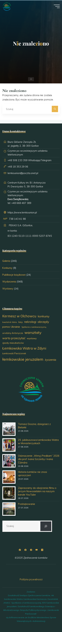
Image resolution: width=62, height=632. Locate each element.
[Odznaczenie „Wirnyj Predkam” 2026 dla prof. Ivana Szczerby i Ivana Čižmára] (9, 461)
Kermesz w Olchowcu (19, 316)
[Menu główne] (57, 6)
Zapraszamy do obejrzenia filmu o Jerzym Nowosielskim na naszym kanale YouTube (37, 491)
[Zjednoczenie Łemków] (6, 6)
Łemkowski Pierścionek (14, 353)
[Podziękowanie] (9, 509)
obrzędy (43, 322)
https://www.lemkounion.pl (22, 212)
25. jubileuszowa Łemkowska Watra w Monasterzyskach (38, 441)
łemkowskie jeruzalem (22, 359)
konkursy (43, 316)
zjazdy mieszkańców (13, 342)
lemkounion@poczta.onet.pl (23, 173)
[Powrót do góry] (49, 619)
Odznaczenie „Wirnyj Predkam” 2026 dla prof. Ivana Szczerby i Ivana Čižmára (38, 459)
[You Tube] (36, 550)
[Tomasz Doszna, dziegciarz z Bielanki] (9, 429)
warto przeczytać (13, 338)
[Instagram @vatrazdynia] (42, 550)
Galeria (6, 260)
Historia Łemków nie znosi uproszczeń (32, 473)
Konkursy (7, 267)
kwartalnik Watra (9, 322)
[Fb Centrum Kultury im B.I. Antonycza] (25, 550)
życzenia (50, 359)
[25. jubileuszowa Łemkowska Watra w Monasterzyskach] (9, 445)
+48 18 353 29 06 (18, 166)
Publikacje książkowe (14, 274)
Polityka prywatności (31, 579)
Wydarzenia (9, 281)
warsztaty (32, 332)
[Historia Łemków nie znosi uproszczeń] (9, 477)
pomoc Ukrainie (11, 326)
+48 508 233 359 (17, 160)
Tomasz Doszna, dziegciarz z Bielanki (34, 426)
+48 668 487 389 (21, 203)
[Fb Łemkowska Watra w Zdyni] (31, 550)
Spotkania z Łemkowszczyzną (33, 327)
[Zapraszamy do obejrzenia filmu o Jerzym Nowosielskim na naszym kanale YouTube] (9, 493)
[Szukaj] (55, 109)
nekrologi (30, 322)
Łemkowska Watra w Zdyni (24, 348)
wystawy (32, 338)
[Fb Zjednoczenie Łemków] (19, 550)
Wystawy (7, 288)
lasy (20, 322)
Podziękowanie (26, 504)
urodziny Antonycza (12, 333)
